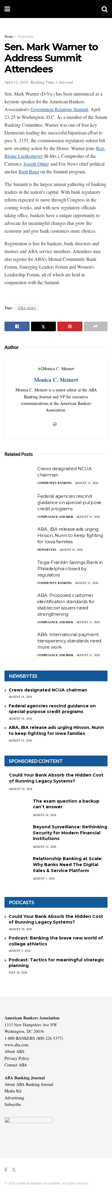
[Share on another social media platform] (96, 326)
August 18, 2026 (44, 815)
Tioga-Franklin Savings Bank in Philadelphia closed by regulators (70, 568)
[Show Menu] (7, 9)
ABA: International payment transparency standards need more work (69, 641)
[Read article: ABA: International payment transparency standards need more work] (19, 642)
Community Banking (54, 483)
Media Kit (13, 1091)
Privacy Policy (16, 1058)
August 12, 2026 (44, 847)
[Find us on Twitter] (13, 1169)
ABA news (27, 307)
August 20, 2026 (20, 789)
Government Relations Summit (59, 109)
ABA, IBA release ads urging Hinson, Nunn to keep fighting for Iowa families (70, 535)
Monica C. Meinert (56, 380)
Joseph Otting (36, 164)
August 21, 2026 (86, 583)
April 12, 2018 (16, 82)
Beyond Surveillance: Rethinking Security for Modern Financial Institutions (70, 832)
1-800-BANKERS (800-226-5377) (33, 1038)
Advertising (14, 1098)
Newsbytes (26, 36)
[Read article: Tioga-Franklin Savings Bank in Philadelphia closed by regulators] (19, 570)
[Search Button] (105, 9)
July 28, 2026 (18, 972)
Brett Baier (29, 171)
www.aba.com (16, 1045)
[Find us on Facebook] (5, 1169)
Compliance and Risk (55, 516)
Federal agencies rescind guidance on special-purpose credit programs (69, 502)
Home (8, 36)
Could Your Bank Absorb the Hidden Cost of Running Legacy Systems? (56, 778)
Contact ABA (15, 1065)
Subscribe (12, 1104)
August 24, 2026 (86, 483)
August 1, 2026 (44, 878)
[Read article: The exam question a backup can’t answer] (16, 806)
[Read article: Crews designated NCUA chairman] (19, 476)
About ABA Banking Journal (28, 1084)
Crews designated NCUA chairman (48, 690)
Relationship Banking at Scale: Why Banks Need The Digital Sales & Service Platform (67, 864)
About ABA (14, 1051)
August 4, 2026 (19, 950)
